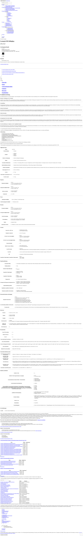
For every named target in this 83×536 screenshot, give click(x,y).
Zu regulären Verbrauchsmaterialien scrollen (6, 432)
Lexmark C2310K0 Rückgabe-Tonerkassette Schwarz (7, 443)
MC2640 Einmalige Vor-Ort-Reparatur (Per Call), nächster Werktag (9, 493)
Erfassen (8, 20)
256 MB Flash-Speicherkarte (4, 489)
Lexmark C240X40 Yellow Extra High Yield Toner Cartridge (8, 472)
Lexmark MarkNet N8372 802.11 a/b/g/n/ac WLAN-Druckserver (9, 488)
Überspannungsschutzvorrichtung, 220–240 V (6, 501)
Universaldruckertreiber (10, 32)
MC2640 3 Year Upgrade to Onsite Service (6, 498)
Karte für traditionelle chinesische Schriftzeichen (7, 497)
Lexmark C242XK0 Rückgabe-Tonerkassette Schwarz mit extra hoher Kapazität (11, 444)
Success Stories (4, 519)
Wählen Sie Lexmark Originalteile (10, 9)
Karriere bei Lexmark (5, 511)
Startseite (3, 36)
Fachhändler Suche (4, 513)
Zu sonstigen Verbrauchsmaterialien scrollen (6, 438)
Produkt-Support (4, 522)
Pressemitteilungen (4, 516)
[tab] (42, 82)
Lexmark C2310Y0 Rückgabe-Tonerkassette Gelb (7, 448)
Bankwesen (8, 12)
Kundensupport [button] (4, 26)
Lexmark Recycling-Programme (10, 8)
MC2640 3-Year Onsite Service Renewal (6, 500)
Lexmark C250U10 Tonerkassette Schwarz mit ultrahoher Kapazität (9, 474)
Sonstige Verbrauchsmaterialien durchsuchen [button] (7, 458)
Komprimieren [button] (2, 456)
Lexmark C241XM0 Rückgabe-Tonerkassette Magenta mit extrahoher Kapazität (11, 446)
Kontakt (3, 512)
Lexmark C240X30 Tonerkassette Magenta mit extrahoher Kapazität (9, 471)
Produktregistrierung (10, 29)
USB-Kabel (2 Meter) (3, 487)
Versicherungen (9, 13)
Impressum (3, 529)
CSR (2, 520)
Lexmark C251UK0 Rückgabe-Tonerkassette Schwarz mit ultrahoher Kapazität (11, 454)
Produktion (8, 14)
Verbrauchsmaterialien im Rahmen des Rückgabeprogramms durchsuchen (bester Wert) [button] (13, 440)
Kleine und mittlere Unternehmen (10, 5)
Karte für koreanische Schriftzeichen (5, 485)
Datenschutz (3, 528)
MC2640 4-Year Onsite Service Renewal (6, 499)
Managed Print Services (9, 22)
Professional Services (8, 25)
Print (8, 19)
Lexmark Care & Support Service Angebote (12, 10)
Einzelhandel (9, 21)
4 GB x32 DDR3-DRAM (4, 490)
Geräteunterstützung (10, 28)
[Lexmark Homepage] (7, 0)
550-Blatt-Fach (2, 492)
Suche (3, 2)
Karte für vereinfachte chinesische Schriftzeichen (7, 494)
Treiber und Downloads (10, 31)
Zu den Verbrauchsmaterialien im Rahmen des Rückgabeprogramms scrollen (10, 426)
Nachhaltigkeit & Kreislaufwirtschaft (7, 515)
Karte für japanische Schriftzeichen (5, 496)
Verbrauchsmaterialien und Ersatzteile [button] (7, 7)
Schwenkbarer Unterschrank (4, 495)
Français (3, 34)
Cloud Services (9, 18)
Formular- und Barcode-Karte (4, 486)
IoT (7, 17)
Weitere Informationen (38, 430)
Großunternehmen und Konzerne (10, 6)
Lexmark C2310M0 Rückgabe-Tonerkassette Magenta (7, 447)
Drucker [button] (3, 4)
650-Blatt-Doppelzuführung (4, 491)
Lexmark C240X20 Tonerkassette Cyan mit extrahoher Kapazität (9, 473)
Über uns (3, 510)
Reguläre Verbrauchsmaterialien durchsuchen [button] (7, 468)
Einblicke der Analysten (5, 517)
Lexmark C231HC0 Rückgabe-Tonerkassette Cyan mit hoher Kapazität (10, 445)
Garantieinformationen (9, 24)
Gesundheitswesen (9, 15)
